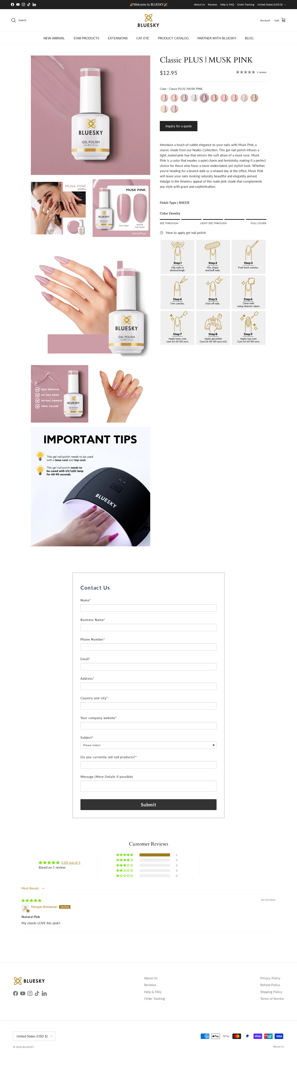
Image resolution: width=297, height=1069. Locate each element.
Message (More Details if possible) (106, 777)
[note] (148, 595)
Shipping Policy (271, 992)
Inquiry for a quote (178, 126)
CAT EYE (142, 38)
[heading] (148, 588)
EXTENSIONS (118, 38)
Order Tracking (245, 4)
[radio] (164, 97)
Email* (85, 659)
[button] (125, 854)
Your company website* (98, 718)
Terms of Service (272, 998)
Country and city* (94, 698)
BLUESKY (28, 1047)
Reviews (212, 4)
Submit (148, 804)
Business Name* (92, 620)
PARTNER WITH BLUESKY (216, 38)
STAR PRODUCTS (86, 38)
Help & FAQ (227, 4)
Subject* (86, 737)
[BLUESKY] (148, 20)
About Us (199, 4)
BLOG (249, 38)
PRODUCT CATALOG (173, 38)
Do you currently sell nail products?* (108, 757)
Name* (85, 600)
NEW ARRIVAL (54, 38)
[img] (31, 900)
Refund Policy (270, 985)
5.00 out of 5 (70, 862)
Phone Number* (92, 639)
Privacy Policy (270, 978)
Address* (87, 678)
